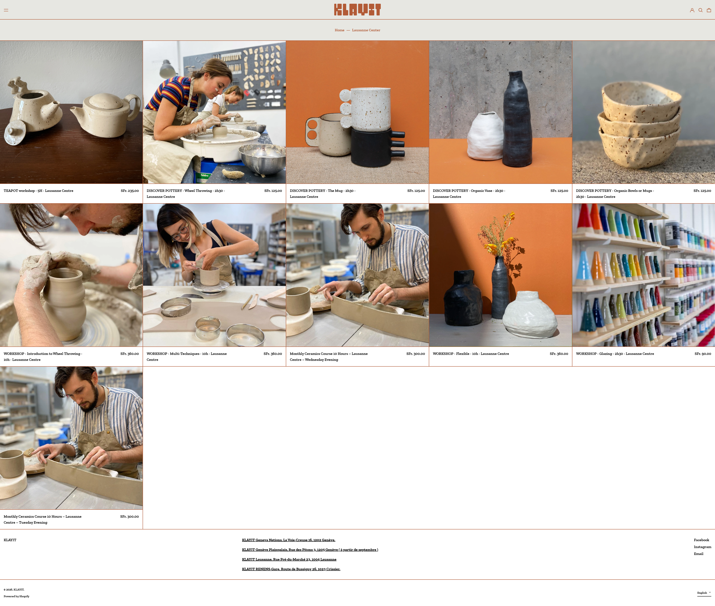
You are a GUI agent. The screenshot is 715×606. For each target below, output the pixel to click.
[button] (700, 10)
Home (339, 30)
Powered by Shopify (16, 596)
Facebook (701, 540)
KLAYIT (10, 540)
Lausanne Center (366, 30)
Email (698, 553)
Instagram (702, 547)
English (702, 592)
